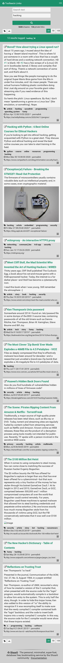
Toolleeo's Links (13, 3)
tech (17, 329)
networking (11, 244)
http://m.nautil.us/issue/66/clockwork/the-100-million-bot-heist (32, 534)
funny (24, 111)
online (26, 151)
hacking (29, 38)
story (17, 294)
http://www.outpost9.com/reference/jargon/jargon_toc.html (30, 557)
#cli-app (37, 244)
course (18, 151)
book (24, 294)
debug (27, 392)
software (38, 626)
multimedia (48, 444)
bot (33, 528)
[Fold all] (9, 31)
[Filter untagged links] (5, 31)
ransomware (52, 528)
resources (36, 151)
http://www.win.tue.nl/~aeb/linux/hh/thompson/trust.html (30, 631)
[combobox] (31, 15)
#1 (5, 62)
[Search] (31, 23)
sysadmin (28, 109)
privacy (10, 444)
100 (58, 30)
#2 (22, 62)
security (53, 225)
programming (41, 109)
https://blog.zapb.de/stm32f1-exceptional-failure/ (26, 231)
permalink (23, 114)
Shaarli (14, 652)
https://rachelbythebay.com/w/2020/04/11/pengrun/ (27, 117)
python (10, 151)
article (9, 109)
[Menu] (60, 4)
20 (48, 30)
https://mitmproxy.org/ (15, 253)
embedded (28, 225)
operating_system (12, 111)
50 (53, 30)
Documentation (39, 658)
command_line (25, 244)
